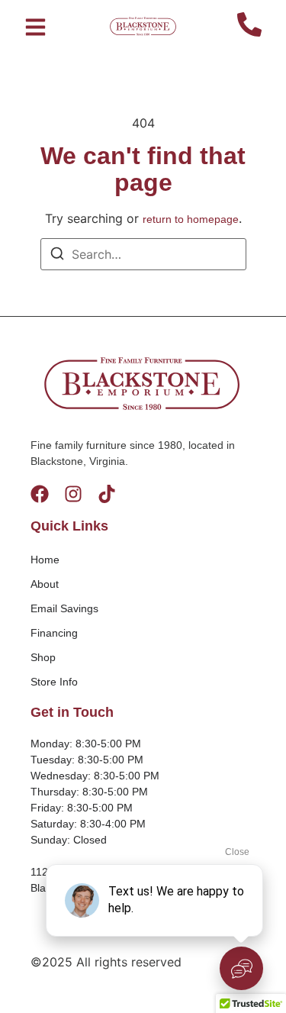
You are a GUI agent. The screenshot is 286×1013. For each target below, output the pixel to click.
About (45, 584)
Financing (54, 633)
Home (45, 559)
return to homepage (191, 219)
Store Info (54, 682)
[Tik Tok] (107, 494)
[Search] (57, 256)
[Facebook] (40, 494)
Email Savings (64, 608)
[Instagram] (73, 494)
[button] (35, 26)
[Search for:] (143, 254)
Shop (43, 657)
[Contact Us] (249, 26)
